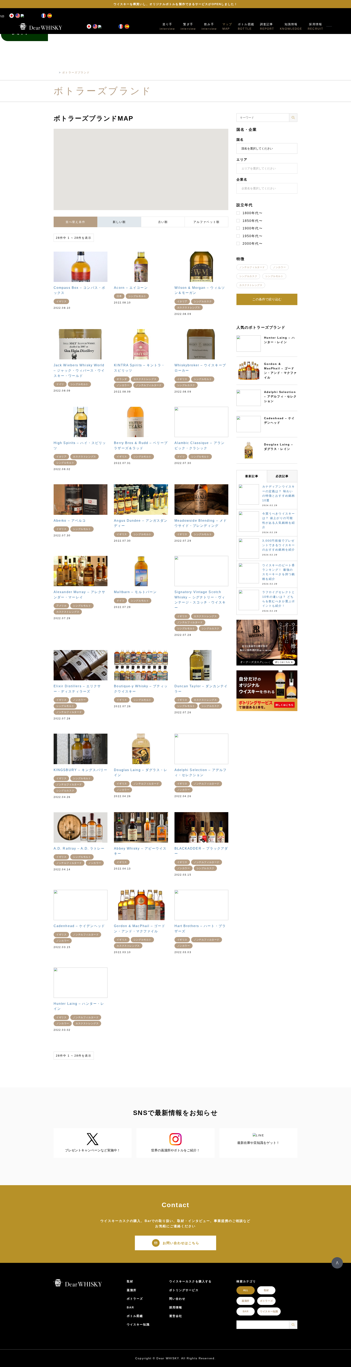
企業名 (241, 179)
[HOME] (55, 72)
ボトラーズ (135, 1298)
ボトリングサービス (184, 1290)
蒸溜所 (131, 1290)
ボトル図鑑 (246, 24)
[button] (154, 174)
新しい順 (119, 222)
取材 (130, 1281)
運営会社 (175, 1316)
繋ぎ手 (188, 24)
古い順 (163, 222)
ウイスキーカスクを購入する (190, 1281)
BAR (130, 1307)
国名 (240, 139)
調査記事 (266, 24)
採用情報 (315, 24)
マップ (227, 24)
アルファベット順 (206, 222)
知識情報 (291, 24)
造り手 (167, 24)
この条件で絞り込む (267, 299)
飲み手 (209, 24)
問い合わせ (177, 1298)
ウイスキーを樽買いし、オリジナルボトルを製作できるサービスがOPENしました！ (176, 4)
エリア (241, 159)
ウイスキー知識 (138, 1324)
